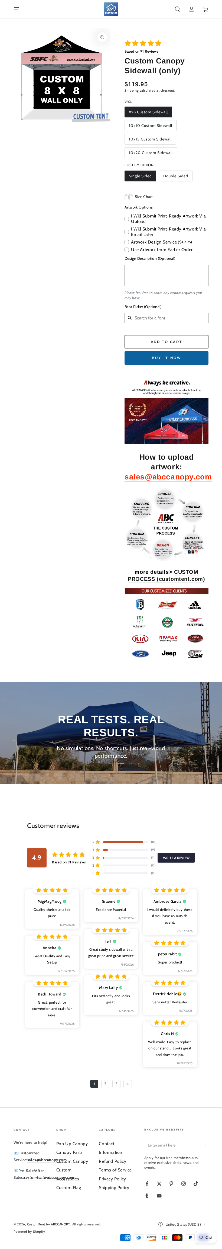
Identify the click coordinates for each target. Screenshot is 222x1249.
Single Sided (140, 176)
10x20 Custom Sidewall (151, 152)
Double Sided (175, 176)
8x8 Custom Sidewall (148, 112)
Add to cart (166, 342)
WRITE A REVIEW (176, 858)
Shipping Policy (114, 1187)
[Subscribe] (205, 1145)
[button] (177, 9)
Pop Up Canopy (72, 1143)
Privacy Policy (112, 1178)
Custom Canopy (72, 1161)
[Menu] (16, 9)
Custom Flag (68, 1187)
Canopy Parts (69, 1152)
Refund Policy (112, 1161)
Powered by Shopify (29, 1231)
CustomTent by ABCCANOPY (48, 1224)
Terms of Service (115, 1170)
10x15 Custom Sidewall (150, 139)
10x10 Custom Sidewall (150, 125)
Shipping (132, 90)
